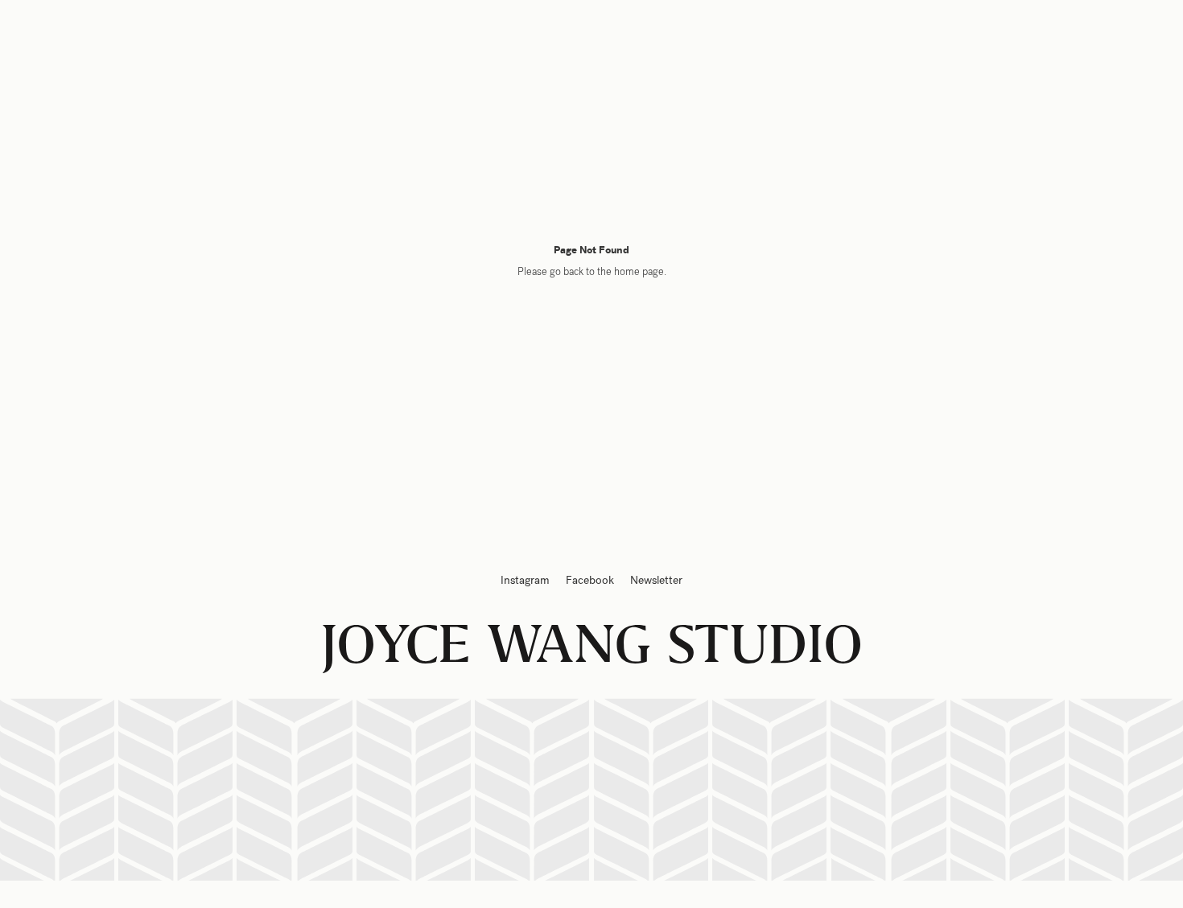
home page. (640, 271)
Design (69, 41)
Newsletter (656, 580)
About (939, 41)
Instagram (525, 580)
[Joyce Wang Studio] (591, 40)
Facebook (590, 580)
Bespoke (155, 41)
